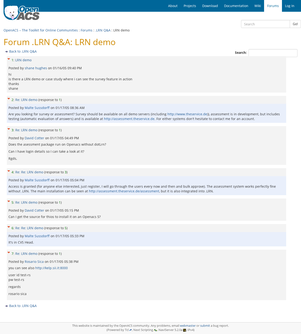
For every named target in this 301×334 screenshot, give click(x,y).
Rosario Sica (35, 261)
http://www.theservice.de (187, 114)
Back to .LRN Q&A (23, 51)
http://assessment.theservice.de (129, 119)
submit (205, 326)
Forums (86, 30)
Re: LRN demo (26, 99)
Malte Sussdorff (38, 107)
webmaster (188, 326)
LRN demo (23, 60)
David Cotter (35, 138)
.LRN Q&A (103, 30)
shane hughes (36, 68)
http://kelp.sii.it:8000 (51, 268)
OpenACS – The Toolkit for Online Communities (41, 30)
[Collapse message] (9, 58)
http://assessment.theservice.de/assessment (124, 191)
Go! (295, 24)
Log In (289, 6)
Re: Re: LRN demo (29, 172)
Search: (241, 52)
